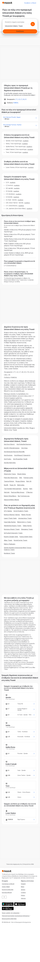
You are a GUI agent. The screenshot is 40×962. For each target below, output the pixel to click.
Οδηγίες (23, 898)
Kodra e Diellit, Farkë (26, 536)
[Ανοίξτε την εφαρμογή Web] (7, 908)
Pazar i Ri (13, 485)
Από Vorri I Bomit (9, 444)
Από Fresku (7, 459)
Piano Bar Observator (10, 477)
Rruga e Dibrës (20, 481)
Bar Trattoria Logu (23, 496)
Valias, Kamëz (27, 525)
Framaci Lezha (28, 477)
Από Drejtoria (8, 455)
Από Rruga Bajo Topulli (20, 459)
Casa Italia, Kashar (10, 522)
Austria (25, 488)
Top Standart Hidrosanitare (12, 488)
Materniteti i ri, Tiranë (24, 522)
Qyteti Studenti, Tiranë (20, 511)
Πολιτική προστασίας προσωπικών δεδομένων (16, 916)
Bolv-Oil (28, 481)
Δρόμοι (23, 889)
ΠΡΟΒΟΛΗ (25, 141)
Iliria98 (6, 485)
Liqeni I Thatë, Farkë (10, 518)
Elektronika (20, 485)
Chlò (20, 477)
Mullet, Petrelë (26, 514)
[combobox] (20, 22)
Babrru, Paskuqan (9, 544)
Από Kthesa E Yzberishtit (22, 455)
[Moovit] (7, 3)
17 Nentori (29, 492)
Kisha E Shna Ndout (10, 496)
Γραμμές (23, 884)
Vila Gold (6, 492)
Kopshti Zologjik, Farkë (11, 536)
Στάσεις (23, 892)
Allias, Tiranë (8, 540)
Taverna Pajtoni (9, 481)
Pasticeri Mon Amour (17, 492)
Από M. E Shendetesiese (11, 448)
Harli (30, 488)
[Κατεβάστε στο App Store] (19, 904)
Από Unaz (24, 448)
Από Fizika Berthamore (24, 444)
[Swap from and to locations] (33, 24)
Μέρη (22, 886)
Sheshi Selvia (21, 474)
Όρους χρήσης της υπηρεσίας (11, 913)
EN (4, 897)
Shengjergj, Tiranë (27, 529)
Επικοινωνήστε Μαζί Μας (9, 918)
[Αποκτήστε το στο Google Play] (7, 904)
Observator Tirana (10, 474)
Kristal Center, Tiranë (20, 540)
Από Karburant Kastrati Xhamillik (14, 451)
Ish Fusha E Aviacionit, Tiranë (13, 533)
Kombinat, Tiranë (9, 553)
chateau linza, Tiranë (24, 518)
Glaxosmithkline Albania (11, 499)
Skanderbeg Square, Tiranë (12, 525)
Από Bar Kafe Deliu (10, 462)
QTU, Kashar (8, 511)
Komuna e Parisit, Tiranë (11, 529)
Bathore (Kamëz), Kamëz (12, 514)
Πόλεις (23, 895)
